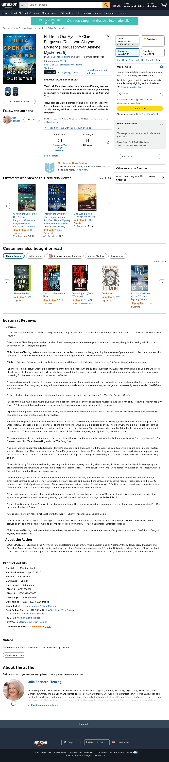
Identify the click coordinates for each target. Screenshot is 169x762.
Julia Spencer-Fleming (58, 56)
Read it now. (82, 169)
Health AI (16, 13)
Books (6, 28)
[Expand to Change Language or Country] (120, 6)
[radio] (127, 41)
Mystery (42, 28)
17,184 (148, 303)
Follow (31, 119)
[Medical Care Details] (57, 13)
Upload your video (14, 655)
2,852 (89, 300)
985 (30, 297)
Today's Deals (31, 13)
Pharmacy (109, 13)
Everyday (123, 13)
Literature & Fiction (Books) (32, 622)
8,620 (60, 300)
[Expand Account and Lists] (143, 6)
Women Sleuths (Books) (29, 617)
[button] (5, 13)
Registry (87, 13)
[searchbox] (65, 5)
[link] (26, 218)
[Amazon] (9, 5)
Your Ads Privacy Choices (120, 752)
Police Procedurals (56, 28)
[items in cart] (164, 5)
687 (118, 297)
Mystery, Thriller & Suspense (23, 28)
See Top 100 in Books (61, 610)
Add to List (127, 156)
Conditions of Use (43, 752)
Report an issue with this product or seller (69, 127)
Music (98, 13)
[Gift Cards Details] (72, 13)
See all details (51, 155)
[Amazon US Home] (40, 743)
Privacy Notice (60, 752)
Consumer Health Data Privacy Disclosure (88, 752)
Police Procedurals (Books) (31, 613)
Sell (77, 13)
